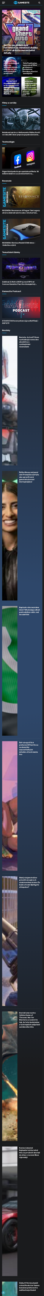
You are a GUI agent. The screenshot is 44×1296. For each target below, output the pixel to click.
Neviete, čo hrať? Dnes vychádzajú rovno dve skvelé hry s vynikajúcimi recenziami (29, 342)
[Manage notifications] (3, 1292)
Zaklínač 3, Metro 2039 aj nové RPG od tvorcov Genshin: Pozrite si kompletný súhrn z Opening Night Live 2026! (18, 284)
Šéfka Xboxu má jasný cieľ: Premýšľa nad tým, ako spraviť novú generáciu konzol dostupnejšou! (29, 477)
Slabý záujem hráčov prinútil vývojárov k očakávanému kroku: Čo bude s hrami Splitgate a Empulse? (29, 882)
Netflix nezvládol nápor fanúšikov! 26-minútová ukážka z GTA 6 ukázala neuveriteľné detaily (21, 49)
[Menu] (3, 2)
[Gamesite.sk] (21, 2)
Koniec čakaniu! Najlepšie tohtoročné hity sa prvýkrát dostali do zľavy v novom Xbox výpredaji (29, 1152)
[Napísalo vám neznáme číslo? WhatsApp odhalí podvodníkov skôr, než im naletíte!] (9, 671)
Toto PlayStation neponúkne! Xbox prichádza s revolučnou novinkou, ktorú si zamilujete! (30, 68)
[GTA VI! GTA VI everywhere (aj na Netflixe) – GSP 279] (21, 307)
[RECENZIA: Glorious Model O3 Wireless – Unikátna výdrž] (21, 229)
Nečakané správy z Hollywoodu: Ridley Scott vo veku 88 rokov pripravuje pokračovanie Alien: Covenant (21, 134)
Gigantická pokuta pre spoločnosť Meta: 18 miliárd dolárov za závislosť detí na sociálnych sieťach (20, 173)
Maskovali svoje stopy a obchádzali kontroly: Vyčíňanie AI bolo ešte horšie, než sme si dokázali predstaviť (11, 67)
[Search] (39, 2)
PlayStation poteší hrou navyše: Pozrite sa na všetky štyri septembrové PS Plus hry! (11, 89)
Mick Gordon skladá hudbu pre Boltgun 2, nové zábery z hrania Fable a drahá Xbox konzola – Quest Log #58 (31, 87)
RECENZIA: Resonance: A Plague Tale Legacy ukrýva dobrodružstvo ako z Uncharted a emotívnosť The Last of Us (21, 212)
